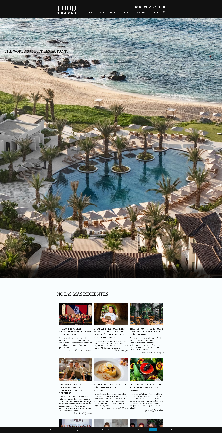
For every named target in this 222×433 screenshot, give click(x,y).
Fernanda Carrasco (154, 352)
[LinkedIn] (145, 7)
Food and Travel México (117, 408)
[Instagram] (140, 7)
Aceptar (153, 430)
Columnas (142, 13)
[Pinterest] (150, 7)
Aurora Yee (122, 350)
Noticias (114, 13)
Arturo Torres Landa (82, 350)
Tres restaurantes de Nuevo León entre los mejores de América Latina (146, 332)
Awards (156, 13)
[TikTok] (154, 7)
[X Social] (159, 7)
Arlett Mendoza (85, 413)
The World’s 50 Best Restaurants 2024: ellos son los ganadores (75, 332)
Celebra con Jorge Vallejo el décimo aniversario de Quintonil (145, 387)
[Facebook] (136, 7)
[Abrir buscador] (164, 12)
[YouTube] (164, 7)
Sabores (90, 13)
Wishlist (128, 13)
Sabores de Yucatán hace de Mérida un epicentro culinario (110, 387)
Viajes (102, 13)
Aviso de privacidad (165, 430)
